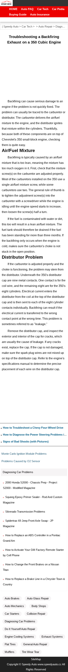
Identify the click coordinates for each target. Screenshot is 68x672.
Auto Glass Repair (38, 598)
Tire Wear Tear (30, 651)
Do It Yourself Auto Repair (20, 629)
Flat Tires (10, 644)
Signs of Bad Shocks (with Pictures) (26, 441)
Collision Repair (36, 613)
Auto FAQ (27, 9)
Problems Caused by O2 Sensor (20, 461)
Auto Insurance (40, 14)
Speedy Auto (10, 26)
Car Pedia (58, 9)
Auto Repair (45, 26)
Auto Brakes (12, 598)
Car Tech (42, 9)
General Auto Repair (35, 644)
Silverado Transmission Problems (25, 511)
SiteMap (36, 659)
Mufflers (9, 651)
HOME (13, 9)
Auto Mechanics (14, 606)
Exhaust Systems (52, 636)
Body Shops (39, 606)
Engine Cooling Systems (19, 636)
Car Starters (12, 613)
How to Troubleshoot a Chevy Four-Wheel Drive (33, 427)
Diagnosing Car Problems (20, 621)
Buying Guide (17, 14)
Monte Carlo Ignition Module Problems (24, 453)
